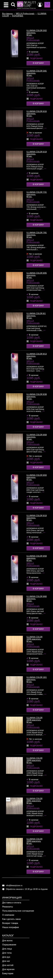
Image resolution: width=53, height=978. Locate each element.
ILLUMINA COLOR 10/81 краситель (34, 799)
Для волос (7, 940)
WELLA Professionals (25, 13)
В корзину (38, 63)
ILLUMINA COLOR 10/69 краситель (34, 759)
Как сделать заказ (11, 919)
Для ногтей (7, 965)
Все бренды (7, 13)
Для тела (6, 953)
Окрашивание (9, 944)
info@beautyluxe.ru (14, 885)
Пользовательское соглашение (18, 910)
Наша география (10, 927)
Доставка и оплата (11, 902)
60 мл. (29, 35)
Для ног (6, 961)
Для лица (7, 948)
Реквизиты (7, 906)
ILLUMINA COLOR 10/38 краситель (34, 719)
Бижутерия (7, 973)
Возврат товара (10, 923)
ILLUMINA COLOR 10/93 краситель (34, 840)
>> (27, 50)
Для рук (6, 957)
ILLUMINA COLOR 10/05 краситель (34, 638)
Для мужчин (8, 969)
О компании (8, 915)
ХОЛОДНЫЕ (17, 16)
